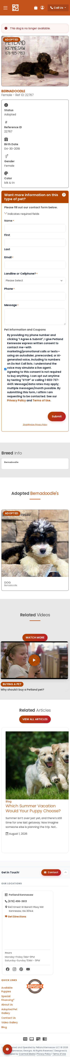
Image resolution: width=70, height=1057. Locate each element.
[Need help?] (7, 1049)
